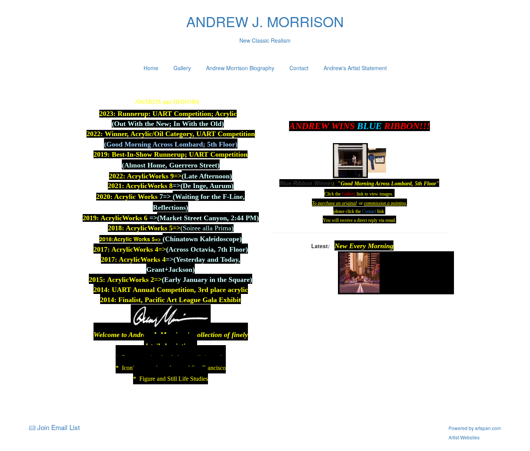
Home (151, 68)
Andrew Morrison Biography (240, 68)
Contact (298, 68)
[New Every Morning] (359, 272)
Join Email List (58, 427)
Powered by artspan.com (475, 428)
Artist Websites (464, 437)
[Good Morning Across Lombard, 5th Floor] (350, 160)
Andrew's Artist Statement (355, 68)
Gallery (182, 68)
